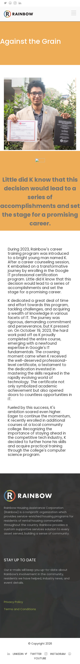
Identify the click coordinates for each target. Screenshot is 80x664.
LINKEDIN (18, 654)
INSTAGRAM (57, 654)
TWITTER (36, 654)
